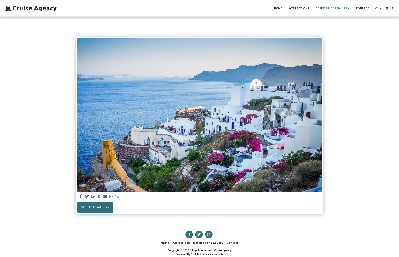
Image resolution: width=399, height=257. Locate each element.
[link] (117, 196)
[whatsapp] (111, 196)
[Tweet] (87, 196)
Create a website (213, 254)
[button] (375, 8)
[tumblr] (99, 196)
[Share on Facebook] (81, 196)
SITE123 (196, 254)
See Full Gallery (95, 207)
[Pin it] (93, 196)
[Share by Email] (105, 196)
